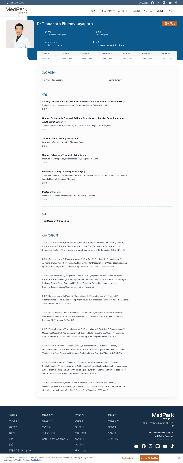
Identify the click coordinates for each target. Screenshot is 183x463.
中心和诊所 (14, 421)
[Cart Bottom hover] (151, 10)
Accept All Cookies (149, 458)
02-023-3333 (17, 2)
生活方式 (46, 426)
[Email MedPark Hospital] (136, 446)
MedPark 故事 (48, 432)
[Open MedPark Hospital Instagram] (150, 446)
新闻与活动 (80, 432)
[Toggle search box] (145, 10)
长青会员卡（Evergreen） (21, 450)
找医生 (12, 432)
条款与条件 (113, 421)
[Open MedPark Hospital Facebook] (144, 446)
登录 (159, 10)
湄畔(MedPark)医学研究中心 (55, 438)
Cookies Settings (129, 458)
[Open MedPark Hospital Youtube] (165, 446)
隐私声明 (112, 432)
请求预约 (169, 23)
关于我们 (79, 426)
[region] (91, 458)
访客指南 (79, 421)
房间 (11, 438)
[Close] (179, 458)
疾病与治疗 (47, 421)
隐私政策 (112, 426)
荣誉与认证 (80, 450)
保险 (11, 444)
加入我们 (79, 438)
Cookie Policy (36, 460)
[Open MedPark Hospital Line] (158, 446)
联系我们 (79, 444)
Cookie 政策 (113, 438)
